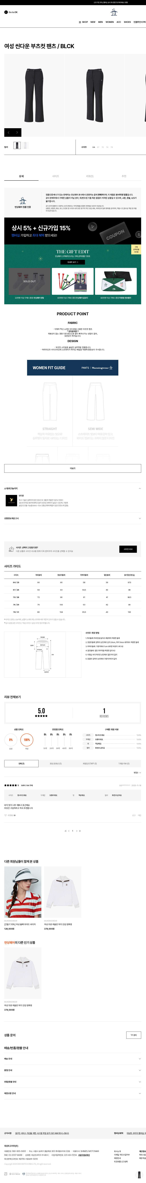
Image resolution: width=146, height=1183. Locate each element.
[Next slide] (17, 132)
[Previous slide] (8, 132)
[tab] (21, 763)
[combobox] (137, 773)
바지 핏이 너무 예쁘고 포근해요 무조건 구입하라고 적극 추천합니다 (18, 806)
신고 (133, 815)
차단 (139, 815)
